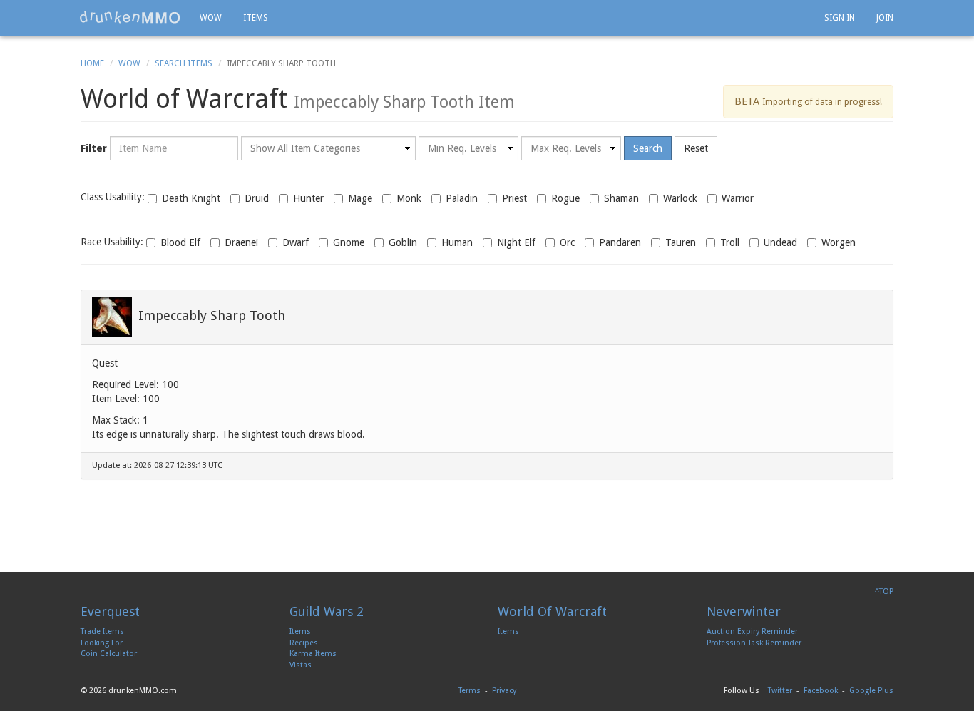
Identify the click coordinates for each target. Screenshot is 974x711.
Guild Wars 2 (326, 611)
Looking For (102, 643)
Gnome (348, 242)
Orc (567, 242)
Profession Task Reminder (754, 643)
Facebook (821, 690)
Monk (408, 198)
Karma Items (313, 653)
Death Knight (191, 198)
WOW (211, 18)
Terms (469, 690)
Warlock (680, 198)
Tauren (680, 242)
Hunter (308, 198)
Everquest (110, 611)
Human (457, 242)
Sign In (839, 18)
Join (884, 18)
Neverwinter (744, 611)
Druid (257, 198)
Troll (729, 242)
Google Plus (871, 690)
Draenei (241, 242)
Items (255, 18)
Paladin (462, 198)
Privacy (504, 690)
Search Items (183, 63)
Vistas (300, 665)
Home (92, 63)
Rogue (565, 198)
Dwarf (295, 242)
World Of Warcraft (552, 611)
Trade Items (102, 631)
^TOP (884, 591)
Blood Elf (180, 242)
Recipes (303, 643)
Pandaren (620, 242)
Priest (514, 198)
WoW (129, 63)
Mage (360, 198)
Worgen (838, 242)
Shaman (621, 198)
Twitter (780, 690)
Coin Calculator (109, 653)
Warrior (738, 198)
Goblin (403, 242)
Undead (780, 242)
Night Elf (516, 242)
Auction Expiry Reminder (752, 631)
